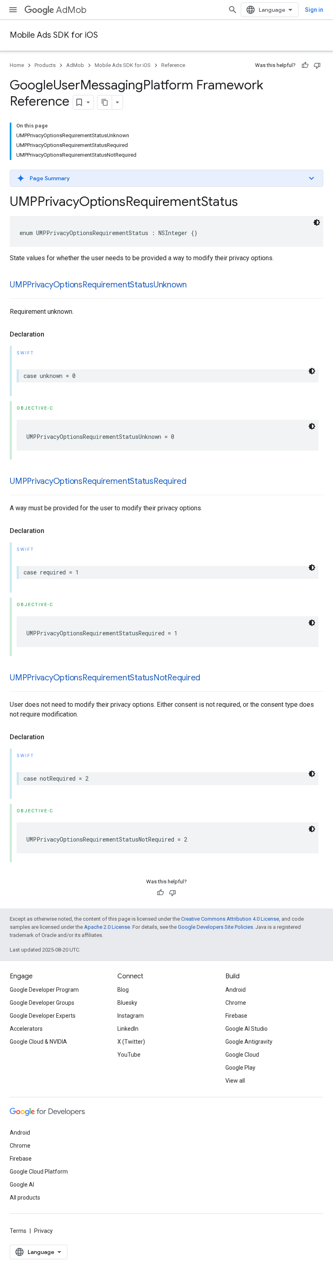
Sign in (314, 9)
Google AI (22, 1184)
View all (235, 1080)
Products (45, 65)
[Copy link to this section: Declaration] (52, 334)
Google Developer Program (44, 989)
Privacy (43, 1231)
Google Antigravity (248, 1041)
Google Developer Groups (42, 1002)
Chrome (235, 1002)
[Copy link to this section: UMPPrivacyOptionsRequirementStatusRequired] (194, 482)
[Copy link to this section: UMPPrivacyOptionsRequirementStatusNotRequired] (208, 678)
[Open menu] (13, 9)
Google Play (240, 1067)
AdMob (71, 9)
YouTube (129, 1054)
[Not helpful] (317, 65)
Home (17, 65)
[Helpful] (305, 65)
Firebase (236, 1015)
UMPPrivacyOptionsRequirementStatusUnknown (98, 285)
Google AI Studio (246, 1028)
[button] (166, 178)
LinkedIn (127, 1028)
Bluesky (127, 1002)
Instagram (130, 1015)
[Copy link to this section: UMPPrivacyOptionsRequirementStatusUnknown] (195, 285)
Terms (18, 1231)
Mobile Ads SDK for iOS (54, 35)
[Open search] (233, 10)
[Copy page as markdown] (104, 102)
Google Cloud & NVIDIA (38, 1041)
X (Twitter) (131, 1041)
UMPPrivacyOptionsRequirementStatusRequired (98, 481)
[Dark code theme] (316, 222)
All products (25, 1197)
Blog (123, 989)
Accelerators (26, 1028)
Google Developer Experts (43, 1015)
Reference (173, 65)
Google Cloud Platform (39, 1171)
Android (235, 989)
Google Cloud (242, 1054)
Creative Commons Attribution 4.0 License (230, 919)
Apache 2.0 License (107, 927)
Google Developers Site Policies (215, 927)
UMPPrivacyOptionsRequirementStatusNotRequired (105, 678)
